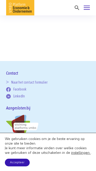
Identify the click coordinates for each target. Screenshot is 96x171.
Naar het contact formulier (29, 82)
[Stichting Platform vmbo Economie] (20, 7)
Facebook (19, 89)
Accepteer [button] (17, 162)
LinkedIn (19, 96)
